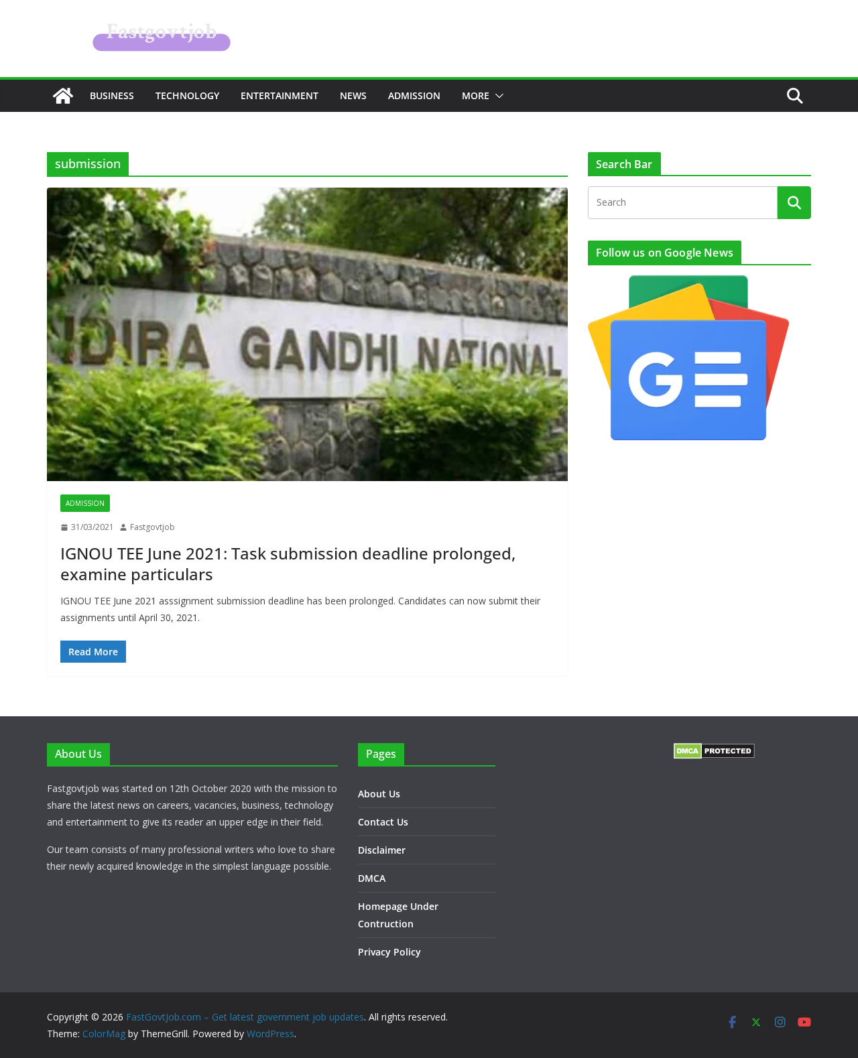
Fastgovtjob (152, 527)
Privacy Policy (389, 951)
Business (112, 95)
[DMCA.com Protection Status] (714, 751)
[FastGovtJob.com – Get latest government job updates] (63, 96)
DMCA (371, 878)
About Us (379, 793)
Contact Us (383, 821)
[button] (496, 95)
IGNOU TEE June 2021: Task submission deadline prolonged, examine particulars (287, 563)
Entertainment (279, 95)
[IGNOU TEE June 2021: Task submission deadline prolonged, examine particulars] (307, 334)
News (353, 95)
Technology (187, 95)
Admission (414, 95)
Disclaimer (382, 850)
